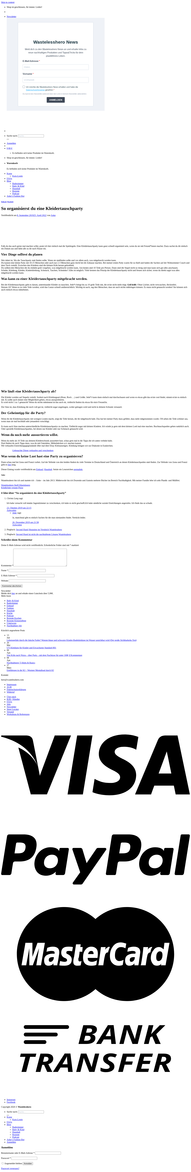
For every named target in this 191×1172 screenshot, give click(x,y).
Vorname (28, 74)
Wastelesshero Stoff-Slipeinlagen (15, 485)
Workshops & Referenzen (18, 714)
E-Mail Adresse (31, 61)
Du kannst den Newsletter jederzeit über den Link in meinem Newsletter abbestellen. (55, 94)
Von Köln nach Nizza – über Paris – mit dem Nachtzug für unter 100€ (38, 655)
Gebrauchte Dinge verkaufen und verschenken (32, 450)
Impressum (11, 684)
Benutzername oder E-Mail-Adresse (18, 1153)
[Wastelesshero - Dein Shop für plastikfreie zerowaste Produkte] (45, 126)
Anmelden (28, 1164)
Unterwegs (11, 623)
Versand (10, 712)
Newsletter (11, 707)
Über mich (11, 697)
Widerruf (11, 692)
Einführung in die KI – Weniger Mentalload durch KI (30, 670)
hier (10, 464)
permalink (78, 469)
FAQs (9, 178)
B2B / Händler (13, 699)
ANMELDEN (55, 100)
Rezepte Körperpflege (16, 621)
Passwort (6, 1158)
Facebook (11, 1102)
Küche (10, 613)
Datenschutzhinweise (35, 90)
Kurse (9, 173)
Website (4, 581)
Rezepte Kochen (14, 618)
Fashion (10, 608)
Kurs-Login (17, 176)
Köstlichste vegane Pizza (12, 487)
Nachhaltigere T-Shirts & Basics (21, 663)
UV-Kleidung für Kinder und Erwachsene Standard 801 (31, 648)
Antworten (11, 510)
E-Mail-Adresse (9, 575)
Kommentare (75, 655)
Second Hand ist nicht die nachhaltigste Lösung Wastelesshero (43, 534)
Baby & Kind (18, 186)
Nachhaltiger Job (14, 626)
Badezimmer (17, 183)
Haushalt (16, 188)
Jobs (9, 704)
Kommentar (7, 565)
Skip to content (7, 2)
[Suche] (8, 139)
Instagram (11, 1099)
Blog (9, 181)
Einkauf (3, 202)
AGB (9, 687)
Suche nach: (12, 136)
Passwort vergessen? (10, 1168)
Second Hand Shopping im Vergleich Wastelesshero (39, 529)
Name (4, 570)
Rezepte (15, 191)
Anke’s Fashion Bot (15, 196)
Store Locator (13, 709)
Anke (53, 215)
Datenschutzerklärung (16, 689)
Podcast (15, 193)
